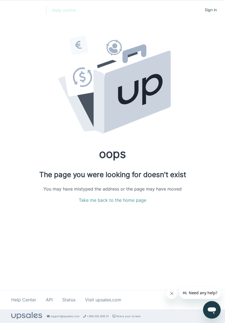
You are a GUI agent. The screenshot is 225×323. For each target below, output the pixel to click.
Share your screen (128, 316)
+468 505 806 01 (97, 316)
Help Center (23, 299)
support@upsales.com (65, 316)
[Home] (23, 12)
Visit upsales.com (103, 299)
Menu (190, 9)
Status (68, 299)
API (49, 299)
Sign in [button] (211, 9)
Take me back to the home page (112, 200)
